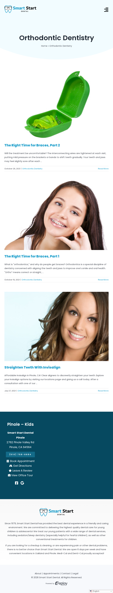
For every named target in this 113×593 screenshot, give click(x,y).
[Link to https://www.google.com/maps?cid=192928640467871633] (22, 483)
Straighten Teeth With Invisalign (32, 367)
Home (44, 45)
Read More (103, 168)
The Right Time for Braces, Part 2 (32, 145)
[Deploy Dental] (61, 583)
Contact (66, 573)
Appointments (51, 573)
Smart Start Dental (49, 577)
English (95, 591)
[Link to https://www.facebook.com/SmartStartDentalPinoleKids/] (16, 483)
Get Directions (22, 466)
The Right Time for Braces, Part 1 (31, 256)
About (38, 573)
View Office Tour (22, 475)
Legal (75, 573)
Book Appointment (22, 461)
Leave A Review (22, 470)
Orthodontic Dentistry (32, 168)
